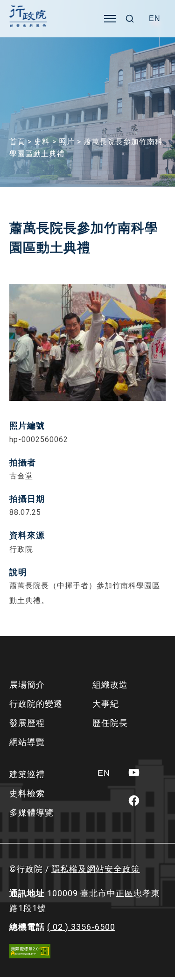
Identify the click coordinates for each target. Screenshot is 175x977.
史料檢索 (27, 793)
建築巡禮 (27, 774)
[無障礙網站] (29, 951)
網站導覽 (27, 742)
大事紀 (105, 704)
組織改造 (110, 684)
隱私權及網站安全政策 (95, 869)
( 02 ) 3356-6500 (81, 927)
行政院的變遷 (36, 704)
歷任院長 (110, 723)
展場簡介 (27, 684)
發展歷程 (27, 723)
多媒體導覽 (31, 812)
